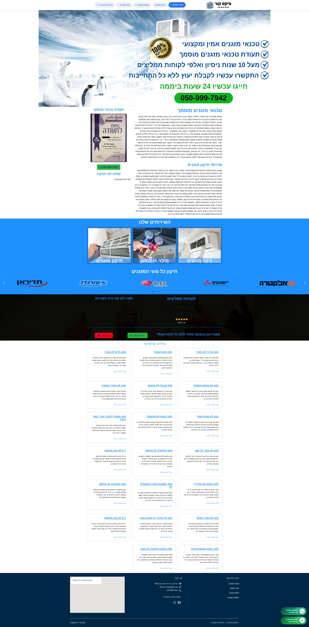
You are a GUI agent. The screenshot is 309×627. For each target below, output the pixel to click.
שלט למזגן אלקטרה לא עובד (156, 548)
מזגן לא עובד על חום (206, 450)
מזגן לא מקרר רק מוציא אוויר (155, 518)
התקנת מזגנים (143, 5)
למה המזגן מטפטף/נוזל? (204, 548)
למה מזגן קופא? (163, 352)
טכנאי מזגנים (178, 5)
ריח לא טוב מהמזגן (115, 450)
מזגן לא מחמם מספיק (205, 385)
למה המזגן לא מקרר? (206, 484)
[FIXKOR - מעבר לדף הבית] (219, 5)
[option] (183, 313)
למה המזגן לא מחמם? (159, 416)
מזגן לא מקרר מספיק (114, 385)
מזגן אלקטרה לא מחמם (158, 450)
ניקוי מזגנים (125, 5)
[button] (3, 282)
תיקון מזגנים (160, 5)
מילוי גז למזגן (154, 260)
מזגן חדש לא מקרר (115, 352)
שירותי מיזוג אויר (106, 5)
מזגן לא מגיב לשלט (207, 518)
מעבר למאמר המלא (212, 371)
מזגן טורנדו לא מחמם (160, 385)
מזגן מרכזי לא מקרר (207, 352)
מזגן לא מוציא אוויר (207, 416)
